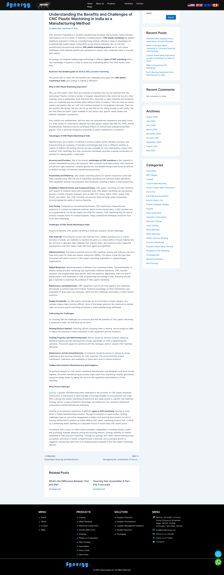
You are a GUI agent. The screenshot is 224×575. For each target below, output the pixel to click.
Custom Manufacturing (156, 183)
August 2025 (152, 146)
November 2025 (153, 134)
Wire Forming (152, 263)
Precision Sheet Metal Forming (159, 246)
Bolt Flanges (151, 175)
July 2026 (150, 121)
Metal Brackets (152, 229)
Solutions (129, 3)
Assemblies (151, 171)
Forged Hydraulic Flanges (157, 204)
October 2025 (152, 138)
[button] (112, 3)
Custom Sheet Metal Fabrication (160, 187)
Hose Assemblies (153, 213)
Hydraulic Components (156, 217)
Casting (149, 179)
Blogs (89, 7)
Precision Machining (155, 242)
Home (89, 3)
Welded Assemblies (154, 259)
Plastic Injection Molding (157, 238)
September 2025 (153, 142)
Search (149, 13)
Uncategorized (55, 489)
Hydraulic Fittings (154, 221)
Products (111, 3)
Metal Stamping (153, 234)
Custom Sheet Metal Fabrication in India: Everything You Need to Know (160, 58)
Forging (149, 208)
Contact (139, 3)
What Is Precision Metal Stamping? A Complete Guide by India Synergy (160, 48)
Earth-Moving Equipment (157, 196)
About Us (100, 3)
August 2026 (152, 117)
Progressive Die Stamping (157, 250)
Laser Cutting (152, 225)
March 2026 (151, 129)
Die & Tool (150, 192)
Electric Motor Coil (154, 200)
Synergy (52, 392)
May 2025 (150, 150)
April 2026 (151, 125)
